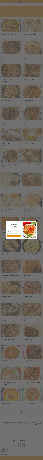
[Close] (36, 221)
